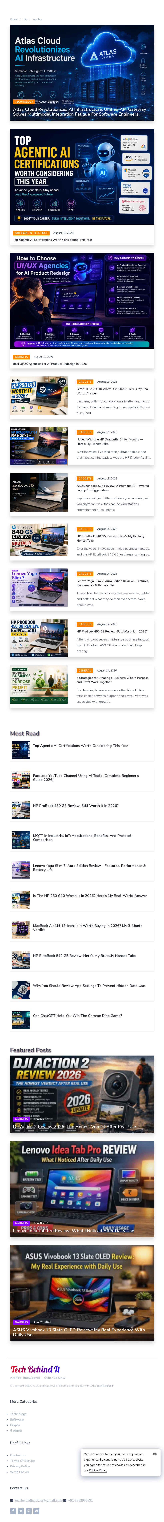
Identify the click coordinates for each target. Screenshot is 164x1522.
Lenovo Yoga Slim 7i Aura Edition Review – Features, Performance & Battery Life (113, 583)
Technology (24, 102)
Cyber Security (54, 1378)
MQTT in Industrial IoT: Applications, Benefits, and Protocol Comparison (82, 837)
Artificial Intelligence (31, 233)
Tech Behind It (105, 1386)
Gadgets (21, 357)
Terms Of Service (22, 1461)
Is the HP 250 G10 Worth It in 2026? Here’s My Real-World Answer (90, 895)
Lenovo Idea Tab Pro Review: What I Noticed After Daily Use (73, 1231)
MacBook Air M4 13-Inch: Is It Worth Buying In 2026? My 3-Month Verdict (87, 927)
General (85, 670)
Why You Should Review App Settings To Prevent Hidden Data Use (89, 985)
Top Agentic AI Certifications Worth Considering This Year (52, 240)
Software (17, 1419)
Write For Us (19, 1472)
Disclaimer (18, 1455)
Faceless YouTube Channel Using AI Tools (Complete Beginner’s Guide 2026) (86, 777)
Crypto (15, 1425)
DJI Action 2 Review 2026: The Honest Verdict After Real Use (74, 1127)
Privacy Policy (20, 1466)
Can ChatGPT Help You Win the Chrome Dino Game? (77, 1015)
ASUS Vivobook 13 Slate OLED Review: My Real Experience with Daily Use (79, 1332)
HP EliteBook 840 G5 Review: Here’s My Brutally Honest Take (84, 955)
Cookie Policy (98, 1470)
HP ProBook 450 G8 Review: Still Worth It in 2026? (112, 631)
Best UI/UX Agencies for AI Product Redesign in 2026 (50, 364)
